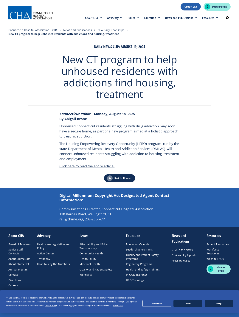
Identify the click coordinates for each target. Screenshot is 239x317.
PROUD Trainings (137, 274)
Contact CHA (190, 6)
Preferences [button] (118, 305)
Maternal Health (90, 264)
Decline (187, 303)
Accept (219, 303)
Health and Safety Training (142, 269)
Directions (14, 280)
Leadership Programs (139, 249)
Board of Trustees (19, 244)
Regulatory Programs (139, 264)
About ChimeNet (18, 264)
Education (150, 18)
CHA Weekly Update (184, 255)
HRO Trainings (135, 280)
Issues (131, 18)
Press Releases (181, 260)
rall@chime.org (71, 219)
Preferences (156, 303)
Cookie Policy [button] (51, 305)
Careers (13, 285)
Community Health (91, 253)
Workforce (86, 274)
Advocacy (113, 18)
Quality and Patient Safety (96, 269)
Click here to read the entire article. (86, 166)
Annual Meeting (18, 269)
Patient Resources (218, 244)
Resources (208, 18)
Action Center (45, 253)
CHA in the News (182, 250)
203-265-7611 (95, 219)
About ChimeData (19, 259)
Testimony (43, 259)
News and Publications (179, 18)
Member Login (219, 6)
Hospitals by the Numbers (53, 264)
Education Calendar (138, 244)
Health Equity (88, 259)
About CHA (91, 18)
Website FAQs (215, 259)
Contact (13, 274)
